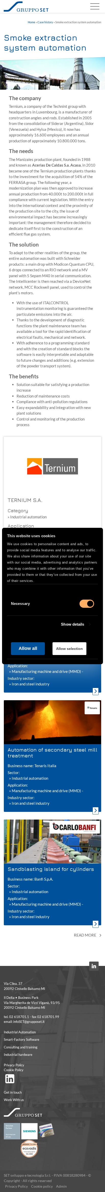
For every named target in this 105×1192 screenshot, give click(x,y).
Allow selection (69, 649)
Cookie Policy (13, 1070)
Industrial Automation (20, 1032)
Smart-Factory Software (21, 1039)
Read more (85, 935)
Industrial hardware (18, 1055)
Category (18, 510)
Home (31, 22)
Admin (61, 1186)
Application (21, 526)
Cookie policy (42, 1186)
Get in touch (13, 1092)
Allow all (28, 648)
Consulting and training (20, 1047)
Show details (72, 624)
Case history (45, 22)
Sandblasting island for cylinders (51, 869)
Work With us (14, 1100)
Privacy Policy (14, 1065)
